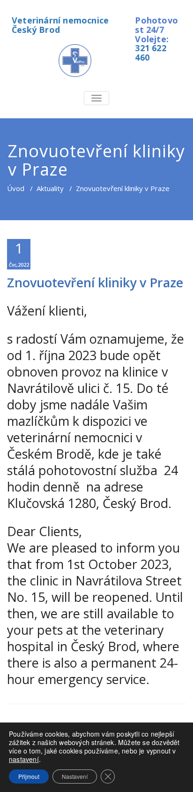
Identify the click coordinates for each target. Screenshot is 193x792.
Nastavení (75, 776)
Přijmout (28, 776)
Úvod (15, 188)
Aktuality (50, 188)
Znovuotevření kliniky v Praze (95, 282)
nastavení (24, 759)
